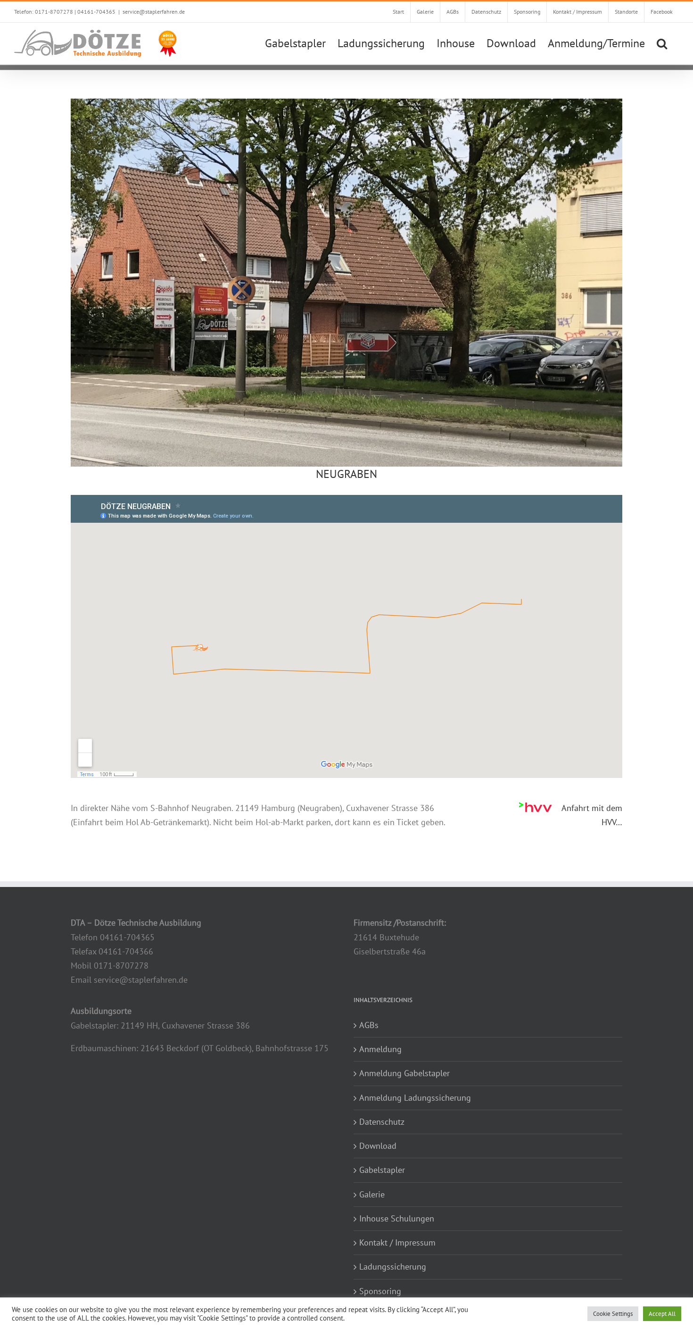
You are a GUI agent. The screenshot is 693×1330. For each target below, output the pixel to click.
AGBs (369, 1025)
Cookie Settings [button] (613, 1314)
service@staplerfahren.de (154, 11)
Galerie (372, 1194)
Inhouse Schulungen (396, 1218)
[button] (662, 42)
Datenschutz (381, 1121)
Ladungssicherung (392, 1266)
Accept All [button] (662, 1314)
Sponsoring (380, 1291)
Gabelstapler (382, 1169)
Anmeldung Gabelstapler (404, 1073)
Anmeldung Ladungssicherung (415, 1097)
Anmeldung (380, 1049)
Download (377, 1145)
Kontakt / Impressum (397, 1242)
